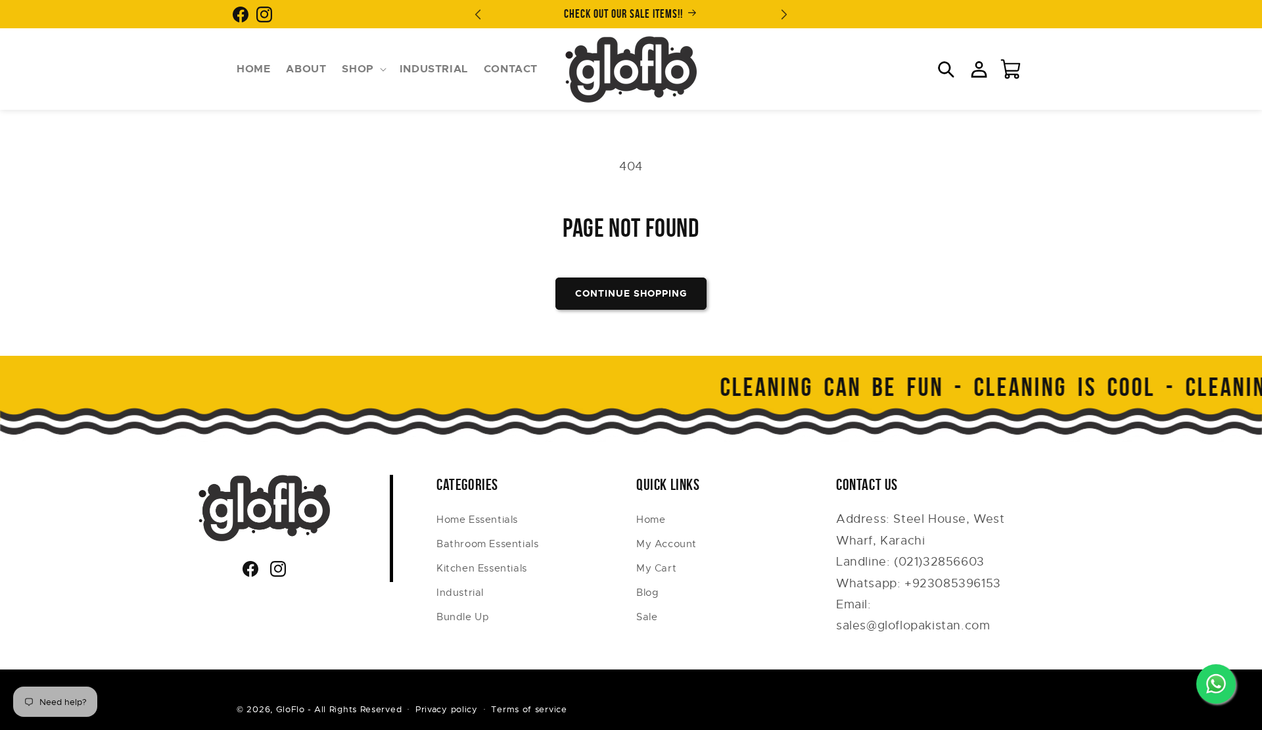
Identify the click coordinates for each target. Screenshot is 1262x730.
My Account (666, 544)
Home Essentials (477, 519)
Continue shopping (631, 293)
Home (650, 519)
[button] (362, 69)
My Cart (656, 568)
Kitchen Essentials (481, 568)
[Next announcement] (784, 14)
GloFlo (290, 709)
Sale (646, 617)
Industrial (460, 592)
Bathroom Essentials (487, 544)
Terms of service (529, 709)
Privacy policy (446, 709)
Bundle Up (462, 617)
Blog (647, 592)
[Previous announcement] (477, 14)
